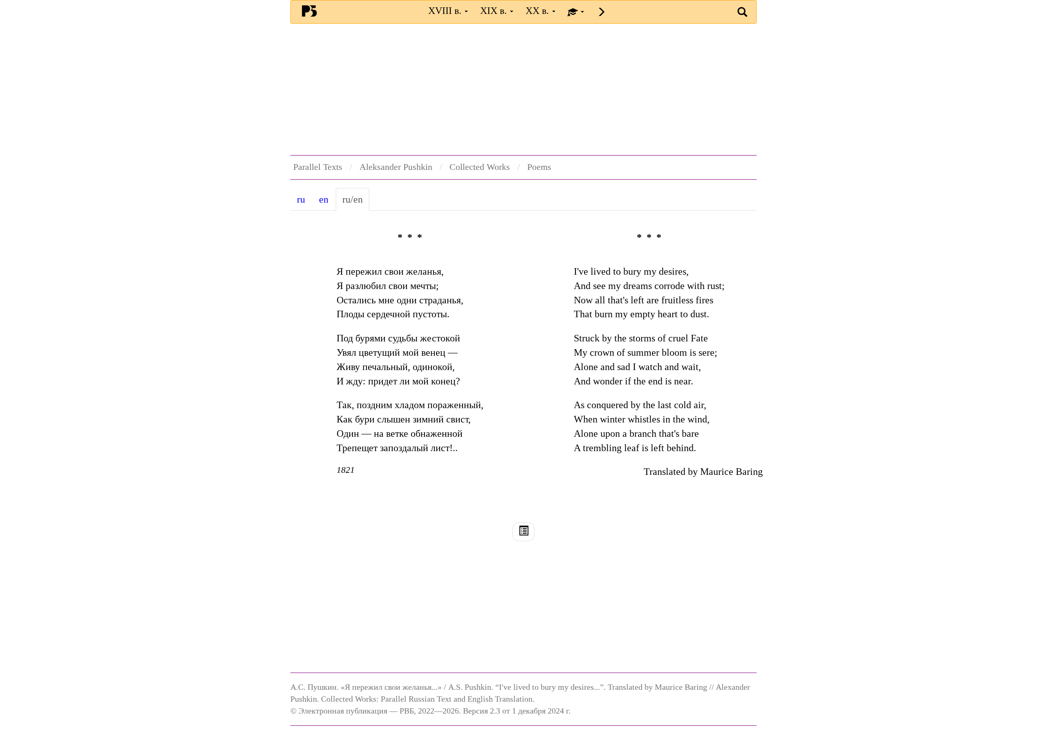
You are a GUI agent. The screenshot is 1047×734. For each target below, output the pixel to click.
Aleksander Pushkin (395, 167)
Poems (539, 167)
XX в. (538, 10)
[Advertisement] (523, 89)
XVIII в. (446, 10)
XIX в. (494, 10)
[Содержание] (523, 531)
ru (301, 199)
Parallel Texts (317, 167)
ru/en (352, 199)
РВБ (309, 10)
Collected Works (479, 167)
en (323, 199)
